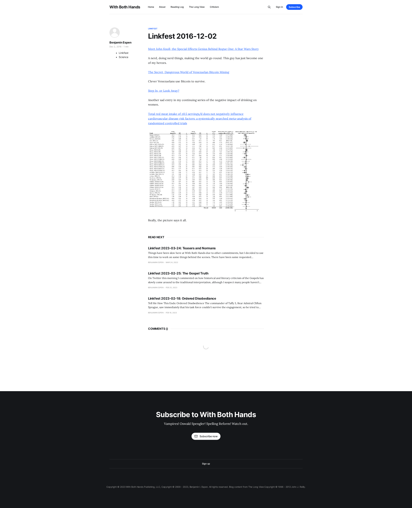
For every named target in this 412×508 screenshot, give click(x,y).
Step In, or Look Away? (163, 91)
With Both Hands (124, 7)
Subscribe (294, 7)
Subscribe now (209, 436)
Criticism (214, 6)
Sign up (206, 463)
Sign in (279, 6)
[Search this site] (269, 7)
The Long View (197, 6)
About (162, 6)
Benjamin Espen (120, 42)
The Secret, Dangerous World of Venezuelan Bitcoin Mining (188, 72)
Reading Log (177, 6)
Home (151, 6)
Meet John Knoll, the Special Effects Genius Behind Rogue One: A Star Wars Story (203, 49)
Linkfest (152, 28)
